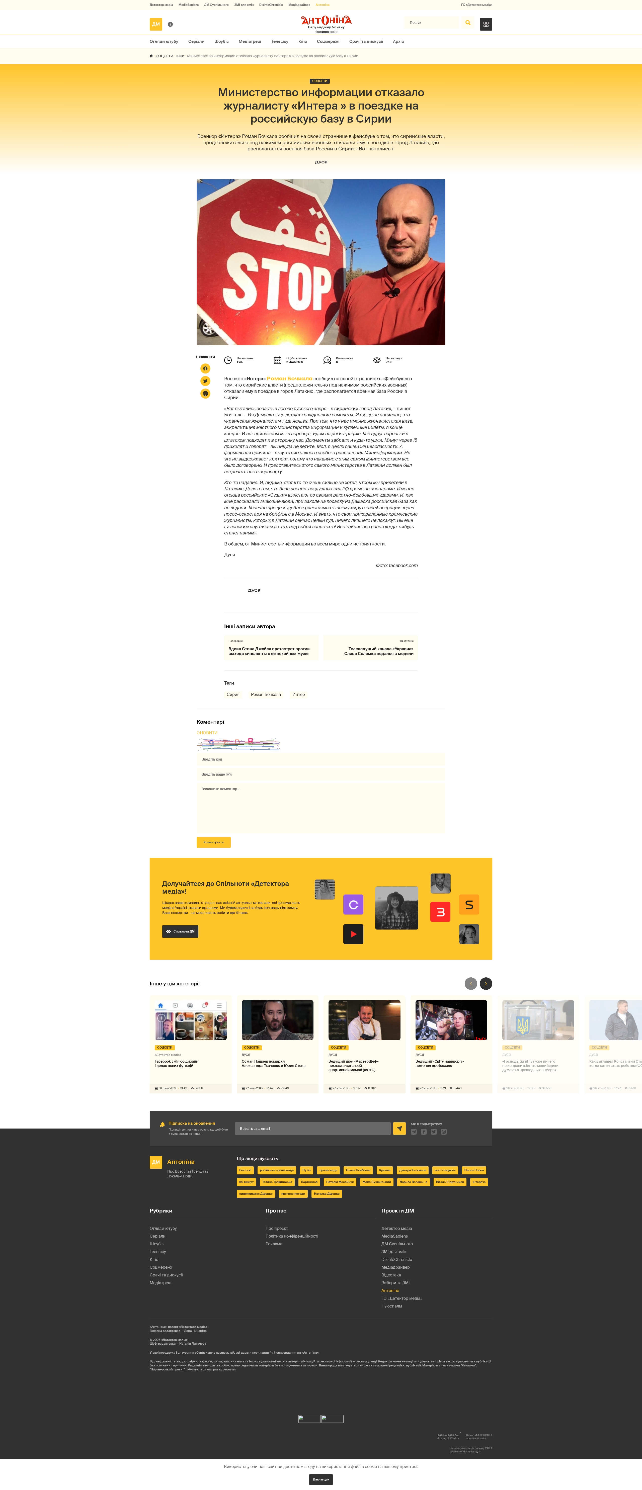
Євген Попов (474, 1170)
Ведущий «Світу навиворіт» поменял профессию (440, 1063)
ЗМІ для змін (244, 5)
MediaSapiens (189, 5)
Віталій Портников (450, 1182)
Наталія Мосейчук (340, 1182)
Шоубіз (221, 41)
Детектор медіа (161, 5)
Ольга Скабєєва (358, 1170)
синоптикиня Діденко (256, 1194)
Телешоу (279, 41)
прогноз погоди (293, 1194)
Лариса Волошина (413, 1182)
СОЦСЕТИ (164, 56)
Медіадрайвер (299, 5)
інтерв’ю (479, 1182)
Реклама (274, 1244)
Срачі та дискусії (366, 41)
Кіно (302, 41)
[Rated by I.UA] (309, 1417)
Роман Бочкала (289, 378)
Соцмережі (328, 41)
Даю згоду (321, 1479)
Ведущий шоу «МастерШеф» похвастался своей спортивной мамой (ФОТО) (353, 1065)
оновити (207, 732)
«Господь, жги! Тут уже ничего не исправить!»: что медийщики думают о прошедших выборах (530, 1065)
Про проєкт (277, 1228)
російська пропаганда (277, 1170)
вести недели (445, 1170)
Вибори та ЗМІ (395, 1282)
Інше (180, 56)
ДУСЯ (321, 162)
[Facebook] (205, 368)
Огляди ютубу (164, 41)
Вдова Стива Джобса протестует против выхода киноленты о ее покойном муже (269, 651)
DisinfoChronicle (271, 5)
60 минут (246, 1182)
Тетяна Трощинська (277, 1182)
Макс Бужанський (377, 1182)
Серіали (196, 41)
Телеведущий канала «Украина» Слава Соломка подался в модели (379, 651)
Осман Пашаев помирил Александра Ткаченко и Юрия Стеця (273, 1063)
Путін (306, 1170)
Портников (309, 1182)
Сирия (233, 694)
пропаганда (328, 1170)
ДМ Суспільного (216, 5)
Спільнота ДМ (184, 931)
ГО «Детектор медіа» (476, 5)
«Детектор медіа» (174, 1340)
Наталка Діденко (327, 1194)
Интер (298, 694)
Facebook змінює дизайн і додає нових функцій (176, 1063)
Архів (398, 41)
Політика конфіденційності (292, 1236)
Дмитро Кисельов (412, 1170)
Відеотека (391, 1275)
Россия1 (245, 1170)
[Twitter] (205, 381)
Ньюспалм (391, 1306)
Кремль (384, 1170)
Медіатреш (250, 41)
